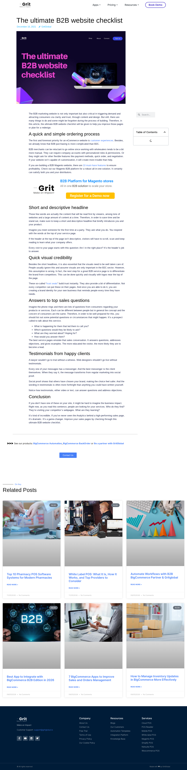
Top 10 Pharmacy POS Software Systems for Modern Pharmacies (29, 575)
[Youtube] (25, 738)
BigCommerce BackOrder (77, 443)
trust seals (52, 283)
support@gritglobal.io (43, 730)
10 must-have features (94, 165)
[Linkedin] (31, 738)
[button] (165, 132)
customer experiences (101, 140)
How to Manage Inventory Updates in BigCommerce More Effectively (155, 678)
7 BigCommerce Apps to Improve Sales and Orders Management (91, 678)
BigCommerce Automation (47, 443)
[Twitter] (37, 738)
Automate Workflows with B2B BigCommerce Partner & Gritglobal (154, 575)
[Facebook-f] (19, 738)
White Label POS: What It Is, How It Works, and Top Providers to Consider (93, 577)
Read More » (12, 585)
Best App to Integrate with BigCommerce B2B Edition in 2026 (30, 678)
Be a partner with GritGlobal (109, 443)
